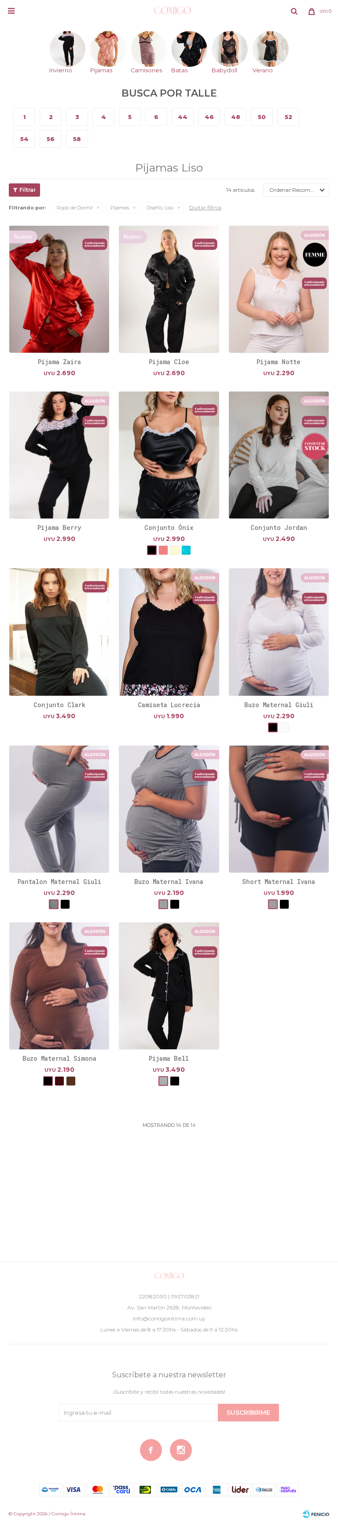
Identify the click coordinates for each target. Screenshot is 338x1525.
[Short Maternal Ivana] (278, 808)
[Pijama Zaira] (59, 289)
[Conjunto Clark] (59, 631)
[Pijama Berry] (59, 454)
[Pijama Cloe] (168, 289)
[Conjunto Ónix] (168, 454)
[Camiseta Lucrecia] (168, 631)
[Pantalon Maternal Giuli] (59, 808)
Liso (160, 208)
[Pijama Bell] (168, 985)
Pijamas (119, 208)
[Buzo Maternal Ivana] (168, 808)
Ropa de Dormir (75, 208)
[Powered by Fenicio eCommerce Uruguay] (316, 1514)
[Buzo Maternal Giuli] (278, 631)
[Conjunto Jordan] (278, 454)
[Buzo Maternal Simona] (59, 985)
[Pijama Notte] (278, 289)
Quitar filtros (205, 207)
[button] (294, 11)
